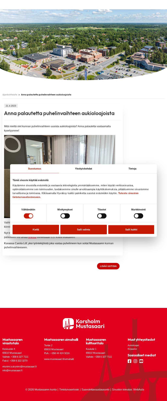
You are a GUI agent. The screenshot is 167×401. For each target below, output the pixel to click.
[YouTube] (141, 361)
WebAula (138, 389)
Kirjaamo (132, 349)
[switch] (65, 216)
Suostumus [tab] (34, 168)
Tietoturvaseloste (69, 389)
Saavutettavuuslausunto (95, 389)
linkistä (32, 237)
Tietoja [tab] (132, 168)
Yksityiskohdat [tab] (83, 168)
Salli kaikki (131, 229)
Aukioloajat (133, 345)
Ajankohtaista (9, 94)
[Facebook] (129, 361)
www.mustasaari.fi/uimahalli (59, 359)
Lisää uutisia (108, 266)
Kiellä (36, 229)
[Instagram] (135, 361)
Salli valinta (83, 229)
